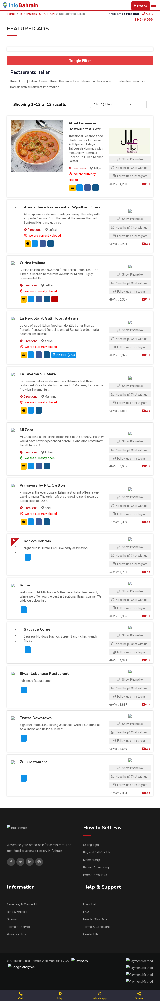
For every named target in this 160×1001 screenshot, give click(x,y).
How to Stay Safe (95, 919)
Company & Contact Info (24, 904)
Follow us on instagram (132, 176)
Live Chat (89, 904)
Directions (79, 168)
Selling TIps (91, 845)
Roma (25, 585)
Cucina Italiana (32, 262)
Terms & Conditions (96, 927)
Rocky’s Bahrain (37, 541)
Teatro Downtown (36, 717)
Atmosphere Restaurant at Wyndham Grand (62, 207)
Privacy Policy (16, 934)
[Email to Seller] (79, 188)
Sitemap (12, 919)
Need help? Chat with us (131, 167)
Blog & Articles (17, 912)
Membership (91, 860)
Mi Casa (26, 429)
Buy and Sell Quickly (96, 852)
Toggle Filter (80, 61)
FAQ (86, 912)
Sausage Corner (38, 629)
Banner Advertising (96, 867)
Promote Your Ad (95, 875)
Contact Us (91, 934)
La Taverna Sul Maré (38, 374)
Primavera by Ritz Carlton (42, 485)
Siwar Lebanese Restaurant (44, 673)
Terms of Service (19, 927)
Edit (147, 184)
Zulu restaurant (33, 761)
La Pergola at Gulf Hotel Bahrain (49, 318)
